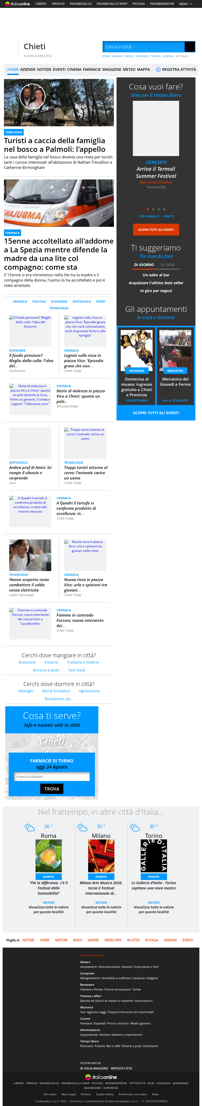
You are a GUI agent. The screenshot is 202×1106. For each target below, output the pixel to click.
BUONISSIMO (92, 1088)
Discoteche (150, 1046)
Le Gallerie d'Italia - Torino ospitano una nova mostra (154, 885)
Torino (153, 835)
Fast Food (76, 670)
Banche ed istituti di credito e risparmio (107, 1001)
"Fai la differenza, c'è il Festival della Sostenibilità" (48, 888)
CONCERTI (155, 162)
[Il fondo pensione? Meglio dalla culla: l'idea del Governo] (30, 321)
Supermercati (89, 1035)
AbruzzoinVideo (67, 406)
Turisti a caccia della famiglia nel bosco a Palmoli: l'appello (54, 144)
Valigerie (152, 978)
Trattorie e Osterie (83, 662)
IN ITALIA (182, 56)
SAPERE (93, 940)
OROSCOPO (113, 940)
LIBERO (41, 3)
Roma (48, 835)
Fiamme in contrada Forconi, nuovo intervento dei (80, 620)
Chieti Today (72, 371)
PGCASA (139, 3)
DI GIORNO (144, 264)
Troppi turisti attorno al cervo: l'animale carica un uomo (86, 473)
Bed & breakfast (56, 690)
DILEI (151, 1083)
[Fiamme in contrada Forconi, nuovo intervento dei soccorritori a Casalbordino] (30, 616)
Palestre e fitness (91, 989)
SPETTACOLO (82, 301)
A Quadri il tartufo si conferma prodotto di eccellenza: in (76, 508)
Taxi (83, 1012)
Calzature (138, 978)
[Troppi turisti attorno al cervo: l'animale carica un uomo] (85, 434)
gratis (169, 216)
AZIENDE (28, 69)
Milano (101, 835)
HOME (13, 69)
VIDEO (77, 940)
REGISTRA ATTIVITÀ (178, 69)
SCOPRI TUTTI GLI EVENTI (156, 230)
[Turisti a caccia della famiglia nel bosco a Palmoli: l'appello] (59, 110)
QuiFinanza (17, 371)
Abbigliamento (90, 978)
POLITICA (39, 301)
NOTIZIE (44, 69)
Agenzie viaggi (96, 1012)
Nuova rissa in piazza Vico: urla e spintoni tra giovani (85, 585)
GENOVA (168, 56)
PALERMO (142, 56)
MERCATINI (175, 371)
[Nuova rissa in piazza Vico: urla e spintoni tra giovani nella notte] (85, 546)
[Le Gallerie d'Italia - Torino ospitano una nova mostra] (154, 855)
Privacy (86, 1094)
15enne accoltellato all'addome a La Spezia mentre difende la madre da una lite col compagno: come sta (59, 254)
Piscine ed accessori (117, 989)
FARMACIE (92, 69)
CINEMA (74, 69)
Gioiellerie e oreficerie (116, 978)
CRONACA (12, 233)
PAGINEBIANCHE (162, 3)
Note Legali (69, 1094)
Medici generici (140, 1023)
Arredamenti (88, 967)
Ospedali (100, 1023)
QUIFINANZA (181, 1083)
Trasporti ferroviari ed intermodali (131, 1012)
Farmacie (86, 1023)
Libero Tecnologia (21, 595)
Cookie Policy (105, 1094)
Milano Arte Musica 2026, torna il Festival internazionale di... (101, 888)
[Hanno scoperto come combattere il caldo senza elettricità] (30, 555)
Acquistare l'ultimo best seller (156, 282)
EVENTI (59, 69)
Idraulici (127, 967)
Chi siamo (50, 1094)
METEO (129, 69)
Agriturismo (89, 690)
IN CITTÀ (133, 940)
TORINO (155, 56)
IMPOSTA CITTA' (121, 1068)
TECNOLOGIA (58, 308)
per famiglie (149, 216)
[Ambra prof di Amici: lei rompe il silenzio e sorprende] (30, 443)
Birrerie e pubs (46, 670)
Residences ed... (59, 698)
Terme (136, 989)
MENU (183, 4)
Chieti (35, 46)
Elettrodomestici (109, 967)
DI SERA (168, 264)
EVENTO (48, 877)
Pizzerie (51, 662)
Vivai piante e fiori (146, 967)
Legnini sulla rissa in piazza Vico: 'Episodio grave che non (83, 360)
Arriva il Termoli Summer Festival (156, 172)
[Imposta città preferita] (10, 47)
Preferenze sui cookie (133, 1094)
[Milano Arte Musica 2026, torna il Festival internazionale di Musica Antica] (101, 855)
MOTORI (61, 940)
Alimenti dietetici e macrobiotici (120, 1035)
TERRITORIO (13, 132)
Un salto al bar (156, 274)
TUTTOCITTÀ (137, 1083)
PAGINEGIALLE (81, 3)
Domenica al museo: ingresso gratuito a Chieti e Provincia (136, 386)
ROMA (106, 56)
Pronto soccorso (118, 1023)
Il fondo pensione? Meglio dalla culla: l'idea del (31, 360)
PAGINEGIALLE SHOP (112, 3)
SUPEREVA (110, 1088)
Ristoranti (27, 662)
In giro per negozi (156, 290)
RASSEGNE (136, 371)
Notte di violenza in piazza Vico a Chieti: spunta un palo (81, 396)
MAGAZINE (111, 69)
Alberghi (25, 690)
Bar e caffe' (113, 1046)
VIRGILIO (58, 3)
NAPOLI (129, 56)
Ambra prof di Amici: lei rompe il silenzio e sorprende (30, 473)
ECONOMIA (59, 301)
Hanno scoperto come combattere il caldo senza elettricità (29, 585)
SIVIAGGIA (163, 1083)
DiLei (12, 483)
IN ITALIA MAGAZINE (94, 1068)
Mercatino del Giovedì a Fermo (175, 381)
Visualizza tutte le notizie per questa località (49, 909)
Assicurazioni (144, 1001)
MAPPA (143, 69)
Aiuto (155, 1094)
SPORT (100, 301)
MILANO (117, 56)
